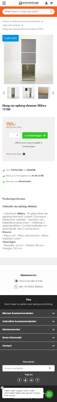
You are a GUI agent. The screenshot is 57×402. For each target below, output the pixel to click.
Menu (4, 3)
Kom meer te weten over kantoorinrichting (29, 304)
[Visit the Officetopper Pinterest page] (37, 380)
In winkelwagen (33, 135)
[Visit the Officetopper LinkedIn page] (31, 380)
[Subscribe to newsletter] (50, 368)
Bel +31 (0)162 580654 (31, 286)
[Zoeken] (51, 11)
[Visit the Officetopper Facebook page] (19, 380)
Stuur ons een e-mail (31, 281)
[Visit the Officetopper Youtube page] (25, 380)
